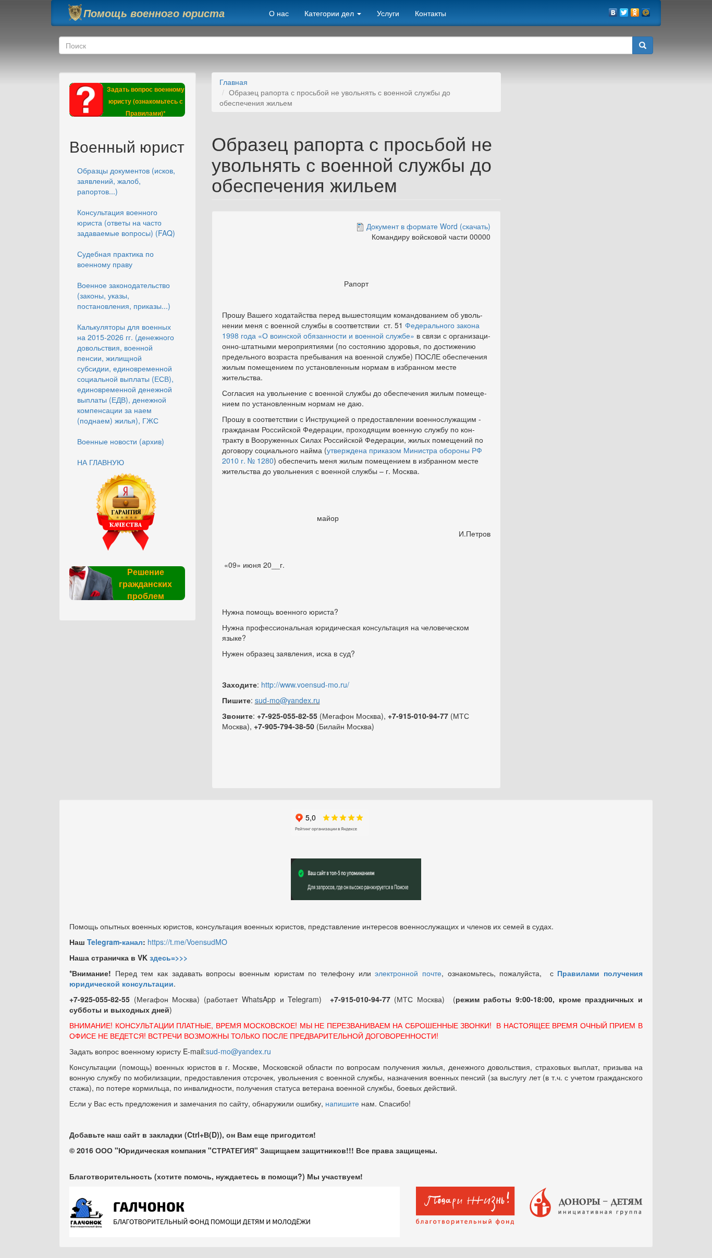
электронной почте (408, 973)
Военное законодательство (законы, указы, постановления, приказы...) (123, 295)
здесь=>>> (169, 957)
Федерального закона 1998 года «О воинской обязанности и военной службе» (351, 330)
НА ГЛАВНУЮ (100, 462)
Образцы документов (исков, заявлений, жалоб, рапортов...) (126, 180)
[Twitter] (624, 10)
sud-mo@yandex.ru (287, 700)
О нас (279, 13)
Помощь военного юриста (154, 13)
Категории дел (330, 13)
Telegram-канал (115, 942)
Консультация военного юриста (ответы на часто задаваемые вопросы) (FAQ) (126, 222)
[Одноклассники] (635, 10)
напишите (342, 1103)
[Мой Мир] (646, 10)
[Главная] (75, 12)
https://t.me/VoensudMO (187, 942)
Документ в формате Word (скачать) (428, 226)
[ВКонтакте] (613, 10)
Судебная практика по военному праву (115, 258)
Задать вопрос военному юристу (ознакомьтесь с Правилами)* (146, 101)
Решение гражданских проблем (145, 584)
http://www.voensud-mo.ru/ (305, 684)
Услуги (388, 13)
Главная (233, 82)
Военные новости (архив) (120, 441)
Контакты (430, 13)
